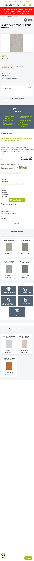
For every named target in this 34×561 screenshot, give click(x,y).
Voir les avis (13, 58)
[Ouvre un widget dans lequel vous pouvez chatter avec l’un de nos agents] (28, 558)
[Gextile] (9, 5)
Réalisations (17, 1)
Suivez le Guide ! (17, 223)
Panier (30, 5)
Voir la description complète (10, 78)
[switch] (3, 557)
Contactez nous (23, 1)
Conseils (13, 1)
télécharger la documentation (17, 200)
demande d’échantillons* (18, 98)
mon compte (24, 5)
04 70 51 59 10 (8, 1)
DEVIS (27, 1)
